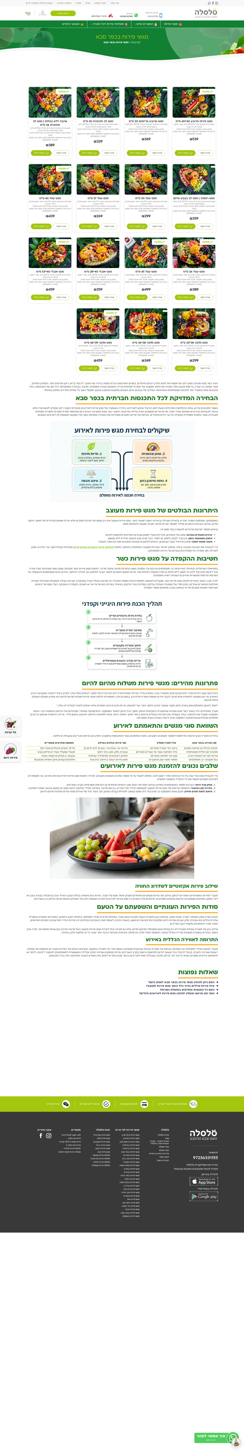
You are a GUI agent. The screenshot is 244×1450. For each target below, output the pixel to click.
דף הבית (135, 42)
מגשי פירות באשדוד (131, 1162)
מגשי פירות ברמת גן (131, 1138)
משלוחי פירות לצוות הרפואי (69, 1152)
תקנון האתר (164, 1157)
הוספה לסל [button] (183, 153)
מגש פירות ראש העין (130, 1203)
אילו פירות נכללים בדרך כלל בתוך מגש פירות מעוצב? (180, 986)
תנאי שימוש (100, 3)
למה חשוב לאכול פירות (71, 1135)
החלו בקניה (63, 13)
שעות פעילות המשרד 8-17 (39, 3)
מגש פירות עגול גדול (101, 1135)
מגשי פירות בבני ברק (130, 1158)
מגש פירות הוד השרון (130, 1206)
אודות (78, 3)
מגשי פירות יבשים (102, 1148)
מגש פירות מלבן (103, 1138)
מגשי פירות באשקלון (131, 1216)
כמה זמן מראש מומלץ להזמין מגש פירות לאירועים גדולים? (176, 993)
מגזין (88, 3)
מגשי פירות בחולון (132, 1179)
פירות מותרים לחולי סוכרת (70, 1142)
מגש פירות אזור (133, 1199)
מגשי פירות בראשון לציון (129, 1142)
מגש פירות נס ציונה (131, 1189)
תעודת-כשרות (64, 3)
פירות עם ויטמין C (73, 1145)
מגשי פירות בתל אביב (130, 1135)
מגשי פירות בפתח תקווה (129, 1165)
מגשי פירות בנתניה (131, 1169)
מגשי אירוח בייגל (103, 1145)
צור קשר (114, 3)
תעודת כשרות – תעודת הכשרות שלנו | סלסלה (159, 1142)
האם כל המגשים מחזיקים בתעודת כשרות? (187, 990)
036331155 (153, 16)
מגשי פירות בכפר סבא (130, 1152)
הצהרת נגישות (163, 1160)
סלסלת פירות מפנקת (101, 1155)
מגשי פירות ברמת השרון (129, 1182)
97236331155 (205, 1158)
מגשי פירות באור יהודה (130, 1175)
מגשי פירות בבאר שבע (130, 1213)
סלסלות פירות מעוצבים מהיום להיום (93, 547)
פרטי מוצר (205, 153)
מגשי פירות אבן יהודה (130, 1192)
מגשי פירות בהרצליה (130, 1145)
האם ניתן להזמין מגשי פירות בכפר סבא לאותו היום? (181, 982)
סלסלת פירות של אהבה (100, 1158)
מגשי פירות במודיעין (131, 1155)
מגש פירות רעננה (132, 1209)
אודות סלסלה (163, 1135)
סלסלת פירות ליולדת (101, 1162)
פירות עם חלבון (74, 1138)
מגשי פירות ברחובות (131, 1148)
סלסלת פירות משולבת (101, 1165)
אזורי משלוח (164, 1147)
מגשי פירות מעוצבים (101, 1142)
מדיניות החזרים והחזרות (159, 1153)
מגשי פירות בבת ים (131, 1172)
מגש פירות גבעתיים (131, 1196)
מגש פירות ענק (104, 1152)
